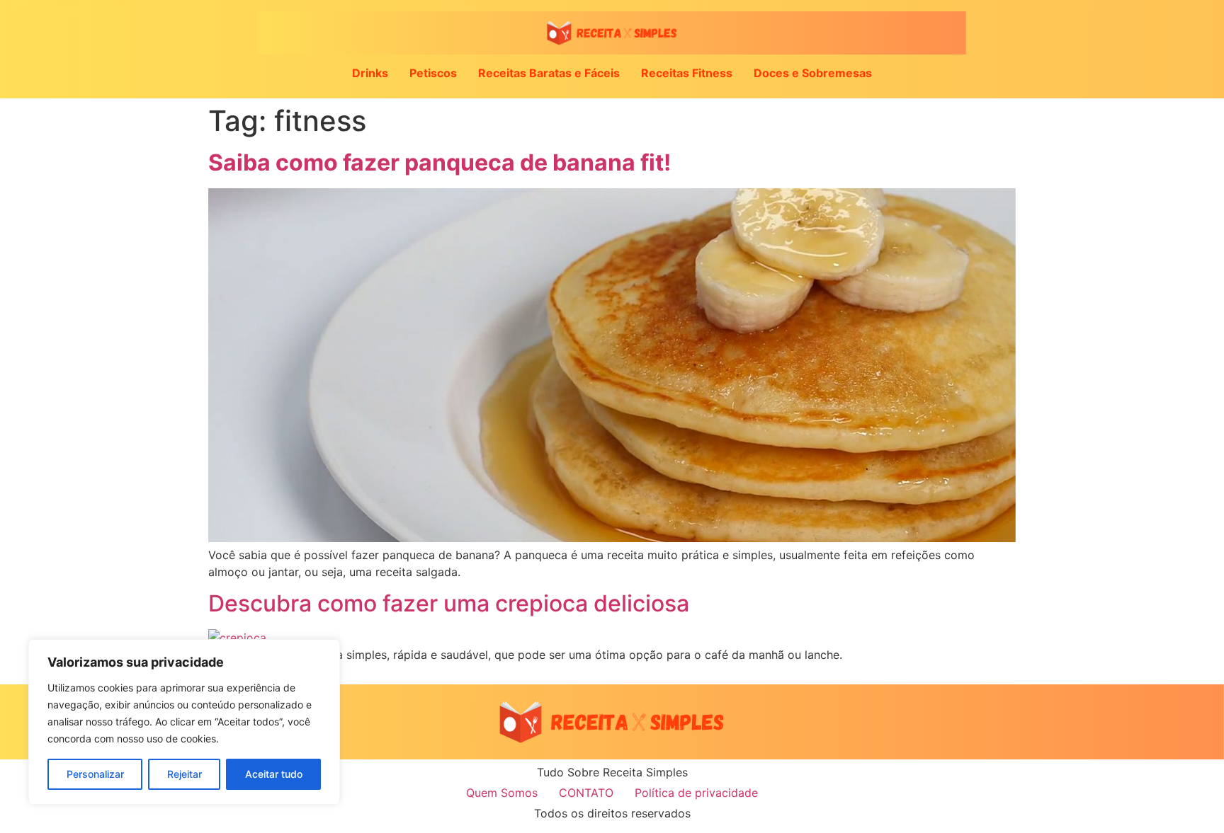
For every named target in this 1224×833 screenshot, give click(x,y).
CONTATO (586, 793)
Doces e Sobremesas (813, 73)
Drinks (370, 73)
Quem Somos (502, 793)
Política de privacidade (696, 793)
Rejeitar (184, 774)
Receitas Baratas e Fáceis (549, 73)
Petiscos (433, 73)
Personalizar (95, 774)
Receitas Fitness (686, 73)
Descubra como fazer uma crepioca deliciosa (448, 603)
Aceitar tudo (273, 774)
